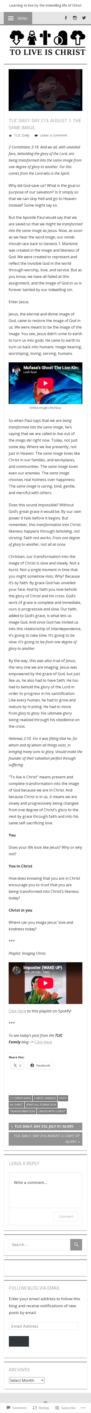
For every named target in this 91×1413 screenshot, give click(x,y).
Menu (23, 18)
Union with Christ (51, 1111)
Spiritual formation (41, 1105)
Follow (19, 1341)
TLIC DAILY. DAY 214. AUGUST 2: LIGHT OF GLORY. (44, 1138)
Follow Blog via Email (34, 1288)
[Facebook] (66, 17)
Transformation (22, 1111)
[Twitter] (84, 17)
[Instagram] (75, 17)
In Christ (16, 1105)
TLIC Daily (21, 135)
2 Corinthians (20, 1098)
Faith (63, 1098)
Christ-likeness (45, 1098)
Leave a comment (53, 135)
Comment (66, 1216)
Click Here (17, 1011)
